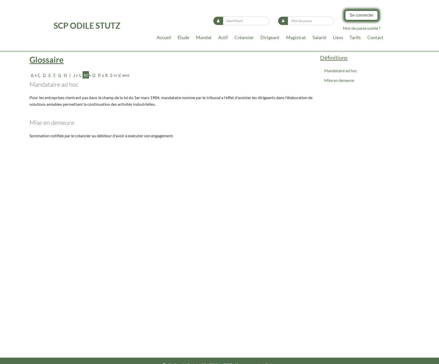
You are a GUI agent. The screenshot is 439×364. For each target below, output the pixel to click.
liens (338, 37)
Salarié (319, 37)
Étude (183, 37)
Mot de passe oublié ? (361, 28)
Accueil (164, 37)
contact (375, 37)
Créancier (244, 37)
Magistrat (296, 37)
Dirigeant (269, 37)
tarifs (355, 37)
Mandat (204, 37)
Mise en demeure (339, 80)
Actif (223, 37)
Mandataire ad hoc (340, 70)
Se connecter (361, 15)
